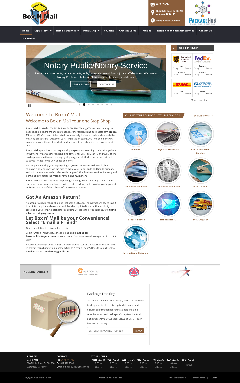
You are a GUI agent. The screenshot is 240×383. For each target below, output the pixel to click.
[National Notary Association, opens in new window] (134, 271)
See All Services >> (203, 115)
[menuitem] (26, 30)
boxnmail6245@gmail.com (75, 366)
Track (138, 330)
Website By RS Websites (110, 377)
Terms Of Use (198, 377)
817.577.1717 (162, 4)
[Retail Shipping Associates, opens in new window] (88, 271)
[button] (165, 21)
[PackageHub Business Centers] (202, 12)
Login (214, 377)
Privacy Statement (177, 377)
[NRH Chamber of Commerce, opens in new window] (181, 271)
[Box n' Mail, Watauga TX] (40, 13)
